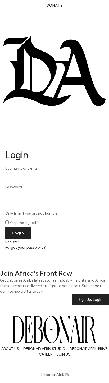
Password (13, 187)
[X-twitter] (20, 363)
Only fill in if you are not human (31, 213)
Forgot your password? (25, 247)
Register (12, 242)
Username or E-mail (21, 168)
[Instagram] (6, 363)
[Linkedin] (34, 363)
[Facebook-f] (48, 363)
